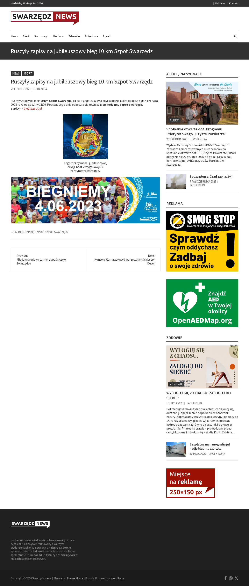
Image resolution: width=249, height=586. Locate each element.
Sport (107, 36)
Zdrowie (74, 36)
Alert (26, 36)
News (14, 36)
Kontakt (233, 3)
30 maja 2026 (198, 454)
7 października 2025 (203, 181)
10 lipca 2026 (174, 403)
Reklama (220, 3)
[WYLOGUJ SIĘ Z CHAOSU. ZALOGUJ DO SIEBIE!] (202, 366)
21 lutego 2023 (21, 89)
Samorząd (41, 36)
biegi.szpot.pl (33, 108)
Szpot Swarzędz (56, 232)
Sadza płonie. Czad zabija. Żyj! (211, 176)
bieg (14, 232)
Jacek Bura (199, 139)
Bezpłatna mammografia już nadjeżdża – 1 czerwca (210, 446)
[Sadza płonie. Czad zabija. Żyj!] (176, 181)
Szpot (39, 232)
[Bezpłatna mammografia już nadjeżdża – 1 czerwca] (176, 449)
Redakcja (40, 89)
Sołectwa (91, 36)
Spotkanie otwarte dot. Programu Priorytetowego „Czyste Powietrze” (196, 131)
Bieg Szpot (25, 232)
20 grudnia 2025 (176, 139)
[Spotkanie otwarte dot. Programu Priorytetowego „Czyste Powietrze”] (202, 103)
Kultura (58, 36)
